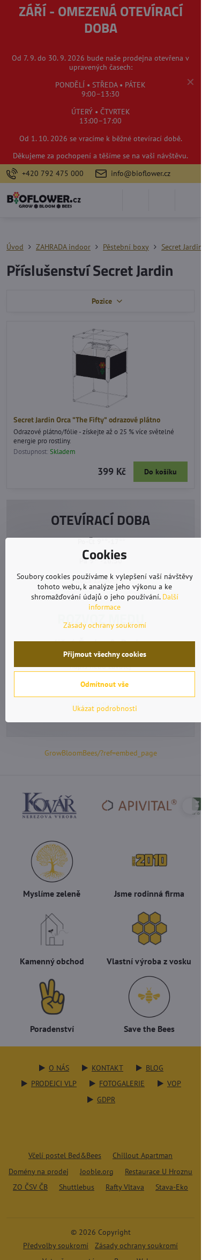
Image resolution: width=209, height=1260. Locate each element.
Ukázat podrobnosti (104, 708)
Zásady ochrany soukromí (104, 625)
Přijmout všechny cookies (104, 654)
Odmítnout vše (104, 684)
